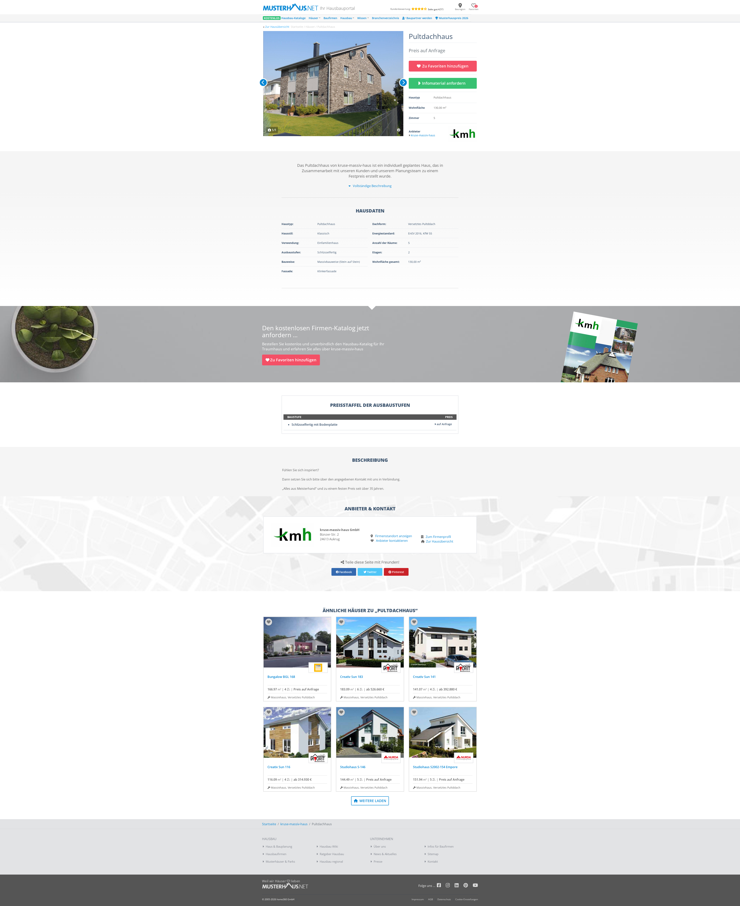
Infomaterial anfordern (445, 83)
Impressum (418, 899)
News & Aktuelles (385, 854)
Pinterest (397, 572)
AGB (430, 899)
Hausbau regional (331, 861)
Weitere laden (372, 800)
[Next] (403, 82)
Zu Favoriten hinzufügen (445, 66)
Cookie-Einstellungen (466, 899)
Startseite (269, 824)
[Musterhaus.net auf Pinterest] (468, 886)
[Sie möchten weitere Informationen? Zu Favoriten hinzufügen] (333, 83)
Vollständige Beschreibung (372, 186)
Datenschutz (444, 899)
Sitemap (433, 854)
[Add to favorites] (268, 622)
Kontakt (433, 861)
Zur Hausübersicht (277, 27)
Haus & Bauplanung (279, 846)
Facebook (345, 572)
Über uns (380, 846)
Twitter (371, 572)
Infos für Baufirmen (441, 846)
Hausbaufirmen (276, 854)
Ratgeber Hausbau (332, 854)
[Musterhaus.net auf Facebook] (441, 886)
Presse (378, 861)
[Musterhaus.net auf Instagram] (450, 886)
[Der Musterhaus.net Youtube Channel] (475, 886)
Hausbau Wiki (329, 846)
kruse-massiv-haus (294, 824)
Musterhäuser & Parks (280, 861)
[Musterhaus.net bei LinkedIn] (459, 886)
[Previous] (263, 82)
